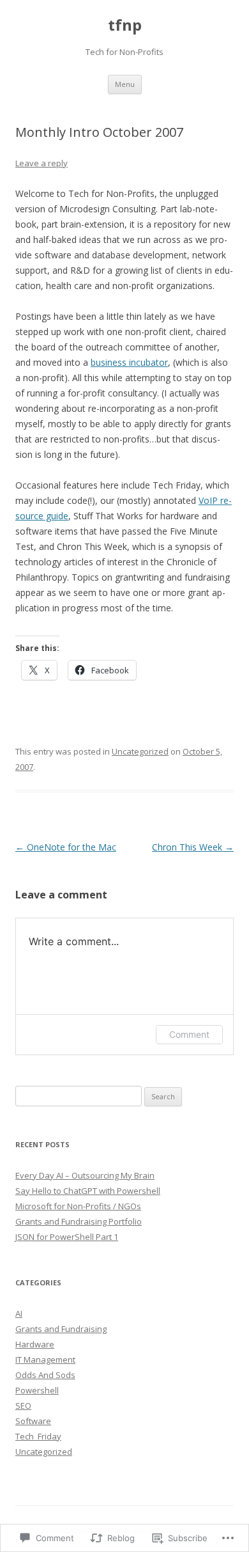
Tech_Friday (38, 1436)
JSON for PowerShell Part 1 (66, 1236)
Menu (125, 84)
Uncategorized (140, 751)
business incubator (129, 362)
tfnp (125, 25)
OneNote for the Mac (65, 847)
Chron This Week (193, 847)
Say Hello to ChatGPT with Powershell (87, 1190)
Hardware (34, 1344)
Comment (189, 1034)
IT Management (45, 1359)
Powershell (37, 1390)
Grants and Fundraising (61, 1329)
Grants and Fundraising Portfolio (78, 1221)
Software (33, 1421)
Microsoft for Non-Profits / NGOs (78, 1206)
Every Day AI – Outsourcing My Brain (85, 1175)
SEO (23, 1405)
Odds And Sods (45, 1375)
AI (18, 1313)
